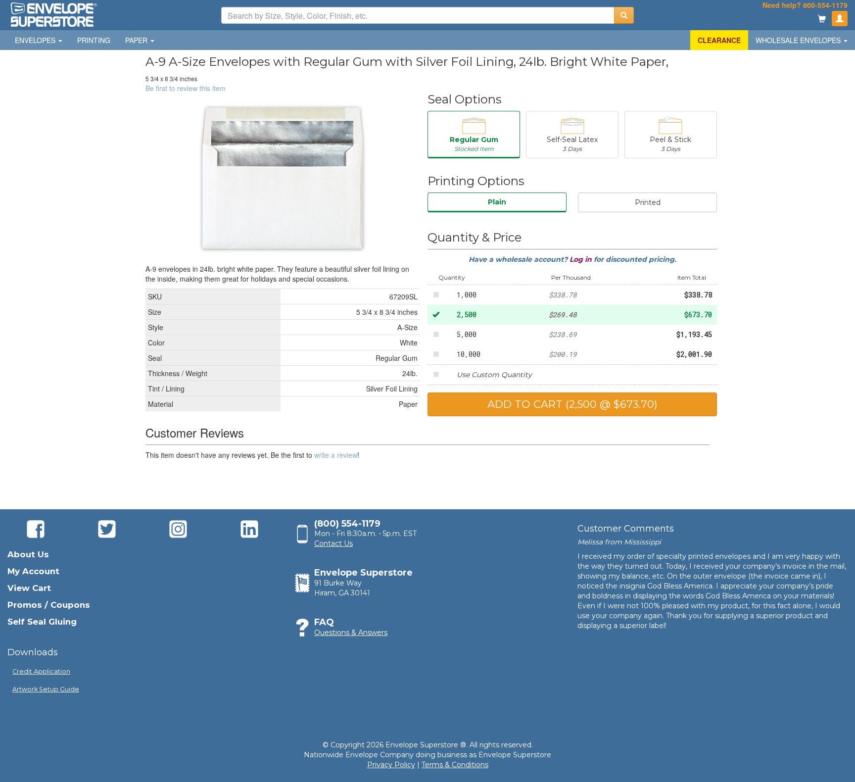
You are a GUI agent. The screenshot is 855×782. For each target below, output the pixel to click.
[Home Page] (52, 14)
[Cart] (822, 19)
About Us (28, 554)
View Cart (29, 588)
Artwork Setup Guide (45, 689)
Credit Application (41, 671)
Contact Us (333, 543)
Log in (582, 259)
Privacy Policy (391, 764)
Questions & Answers (350, 632)
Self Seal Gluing (42, 622)
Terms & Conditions (455, 764)
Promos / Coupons (48, 605)
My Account (33, 571)
